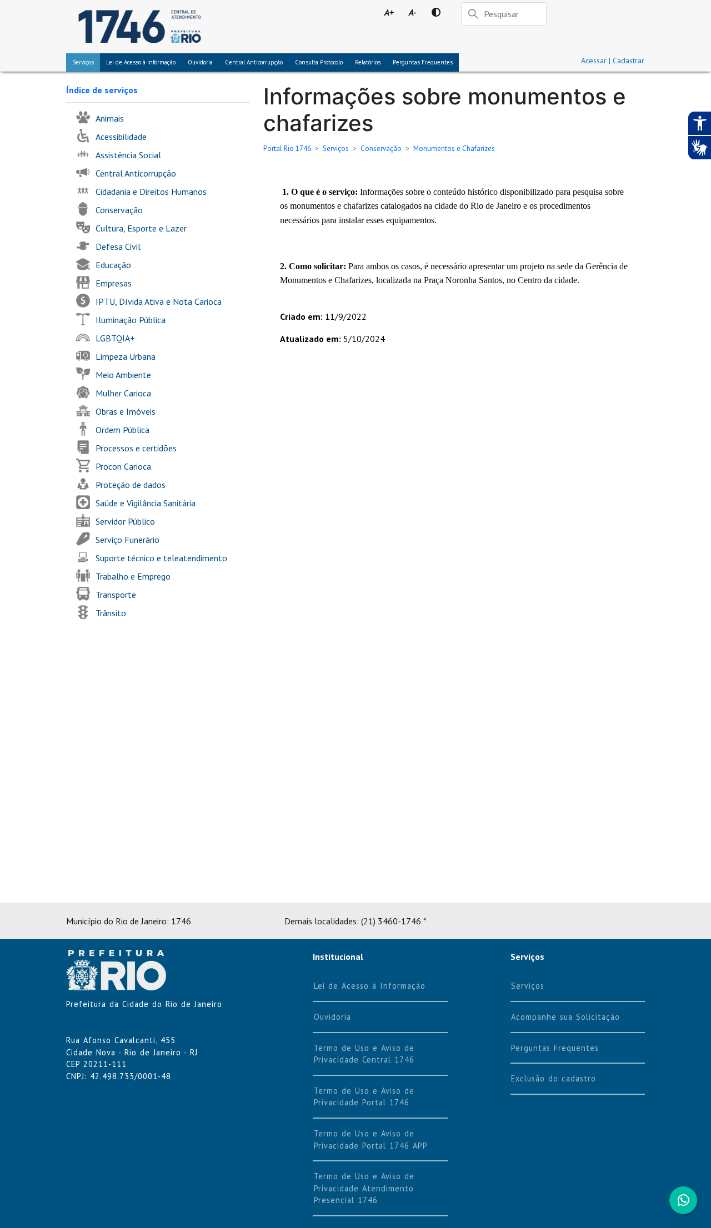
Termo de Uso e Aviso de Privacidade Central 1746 (364, 1054)
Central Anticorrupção (254, 62)
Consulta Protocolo (319, 62)
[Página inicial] (139, 26)
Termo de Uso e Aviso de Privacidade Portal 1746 (364, 1096)
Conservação (381, 148)
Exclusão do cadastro (553, 1078)
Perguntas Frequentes (423, 62)
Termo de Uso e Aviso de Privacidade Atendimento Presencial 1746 (364, 1188)
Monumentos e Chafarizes (454, 148)
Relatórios (367, 62)
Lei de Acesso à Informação (369, 985)
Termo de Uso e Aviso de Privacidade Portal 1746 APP (371, 1139)
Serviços (83, 62)
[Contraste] (436, 12)
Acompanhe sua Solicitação (565, 1016)
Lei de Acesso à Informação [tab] (141, 62)
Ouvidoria (200, 62)
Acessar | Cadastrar (612, 61)
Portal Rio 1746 (287, 148)
